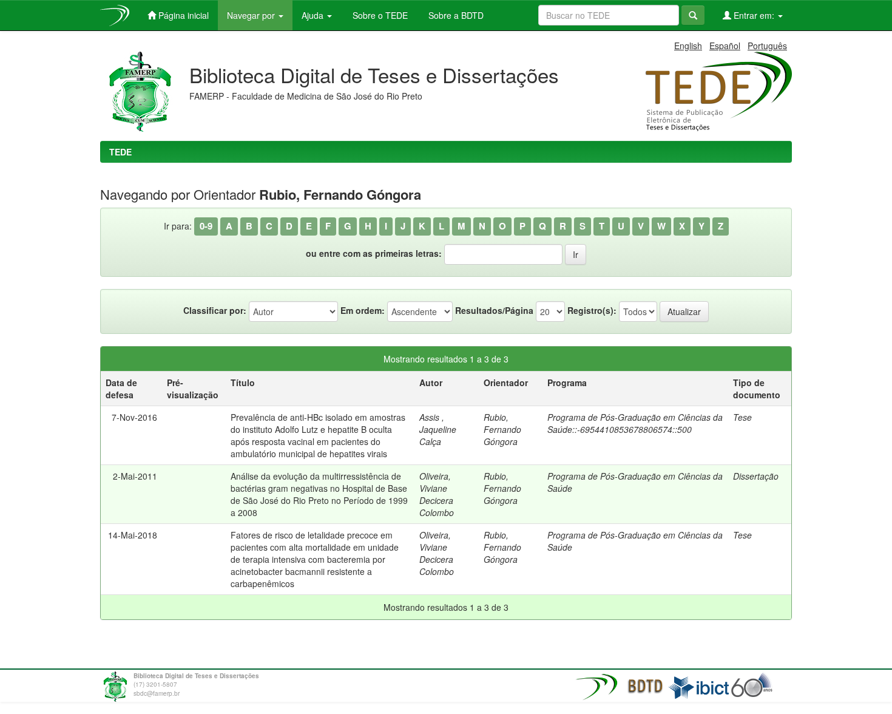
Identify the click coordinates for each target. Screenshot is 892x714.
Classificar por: (214, 310)
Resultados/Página (494, 310)
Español (724, 45)
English (688, 45)
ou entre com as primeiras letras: (374, 253)
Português (767, 45)
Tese (742, 417)
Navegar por (252, 15)
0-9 (206, 226)
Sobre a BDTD (455, 15)
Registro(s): (592, 310)
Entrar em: (754, 15)
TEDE (120, 152)
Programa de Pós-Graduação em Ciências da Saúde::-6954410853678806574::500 (635, 423)
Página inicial (182, 15)
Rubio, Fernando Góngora (502, 429)
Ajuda (314, 15)
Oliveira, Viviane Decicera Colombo (436, 494)
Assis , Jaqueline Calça (437, 429)
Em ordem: (362, 310)
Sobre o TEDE (379, 15)
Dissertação (756, 476)
